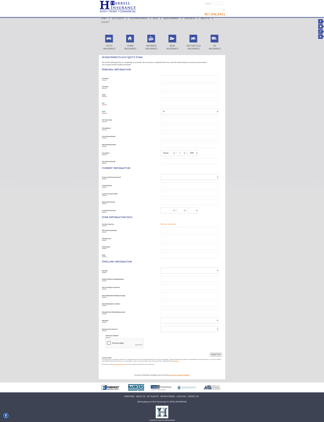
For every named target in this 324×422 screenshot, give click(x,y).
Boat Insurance (172, 47)
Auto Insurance (109, 47)
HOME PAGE (129, 396)
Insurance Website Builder (179, 375)
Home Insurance (130, 47)
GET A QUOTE (153, 396)
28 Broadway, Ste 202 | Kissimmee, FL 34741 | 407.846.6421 (162, 401)
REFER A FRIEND (167, 396)
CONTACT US (193, 396)
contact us (176, 361)
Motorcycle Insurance (194, 47)
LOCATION (181, 396)
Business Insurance (151, 47)
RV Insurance (215, 47)
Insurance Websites (142, 375)
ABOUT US (140, 396)
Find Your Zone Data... (168, 224)
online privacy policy (119, 364)
